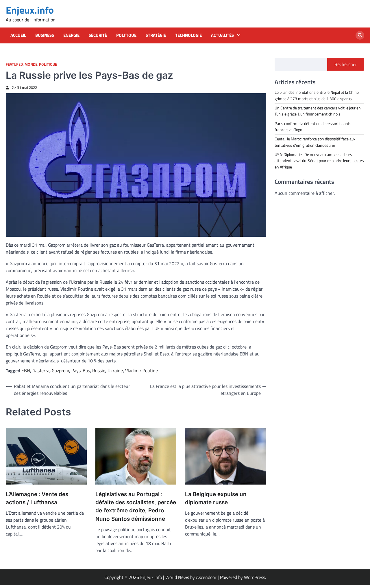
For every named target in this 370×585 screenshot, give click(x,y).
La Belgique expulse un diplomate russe (216, 498)
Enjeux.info (30, 10)
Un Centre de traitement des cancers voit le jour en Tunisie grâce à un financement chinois (318, 110)
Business (44, 35)
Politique (126, 35)
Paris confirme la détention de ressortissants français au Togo (313, 126)
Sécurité (98, 35)
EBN (25, 370)
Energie (71, 35)
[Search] (360, 35)
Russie (98, 370)
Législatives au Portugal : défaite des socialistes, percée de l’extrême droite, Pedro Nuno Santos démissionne (135, 506)
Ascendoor (206, 577)
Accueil (18, 35)
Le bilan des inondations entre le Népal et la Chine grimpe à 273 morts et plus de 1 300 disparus (317, 95)
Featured (14, 64)
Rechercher (345, 64)
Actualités (222, 35)
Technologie (188, 35)
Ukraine (115, 370)
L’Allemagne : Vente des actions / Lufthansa (37, 498)
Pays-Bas (80, 370)
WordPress (254, 577)
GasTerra (40, 370)
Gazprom (60, 370)
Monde (31, 64)
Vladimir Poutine (141, 370)
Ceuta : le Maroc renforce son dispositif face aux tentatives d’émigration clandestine (315, 142)
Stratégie (156, 35)
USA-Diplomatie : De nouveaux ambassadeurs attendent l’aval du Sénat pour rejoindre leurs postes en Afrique (319, 160)
